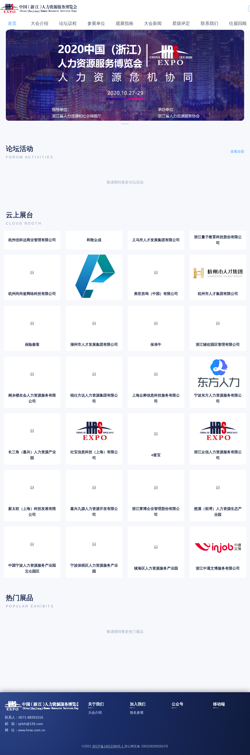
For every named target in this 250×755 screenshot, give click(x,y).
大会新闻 (153, 23)
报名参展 (137, 712)
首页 (12, 23)
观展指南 (124, 23)
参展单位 (96, 23)
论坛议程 (68, 23)
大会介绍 (39, 23)
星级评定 (181, 23)
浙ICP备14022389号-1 (108, 746)
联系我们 (209, 23)
